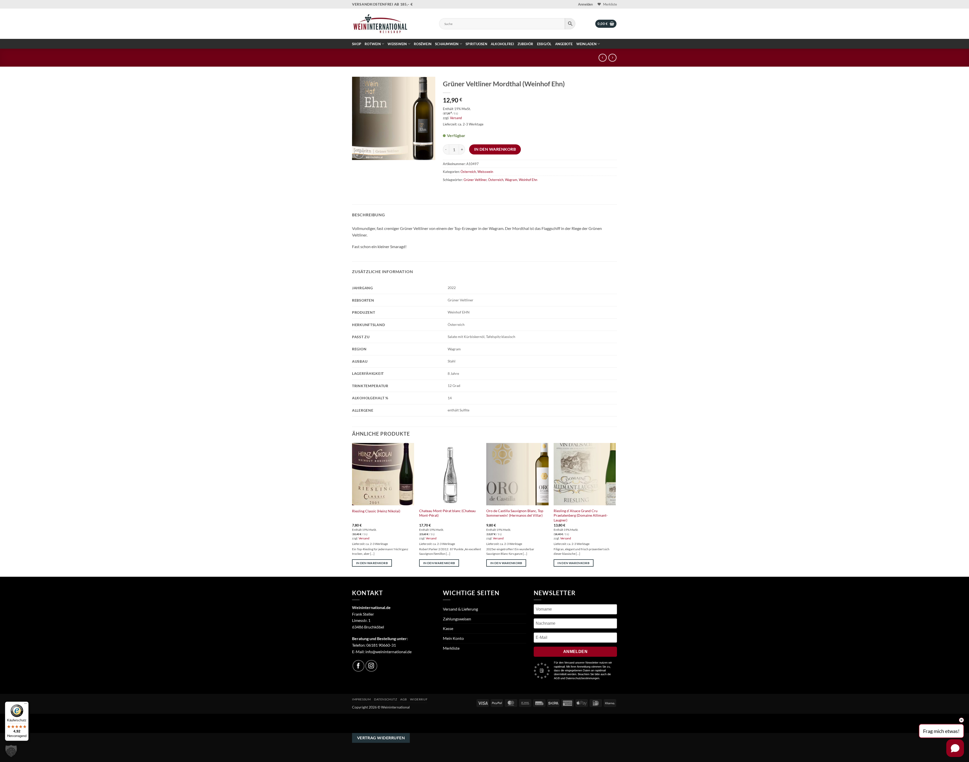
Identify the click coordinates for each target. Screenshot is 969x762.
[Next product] (602, 58)
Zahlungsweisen (457, 618)
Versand (456, 118)
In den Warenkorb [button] (372, 563)
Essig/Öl (544, 44)
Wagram (511, 180)
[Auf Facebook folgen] (358, 666)
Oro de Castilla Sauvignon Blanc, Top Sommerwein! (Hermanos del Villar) (514, 513)
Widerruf (418, 699)
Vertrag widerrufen (381, 737)
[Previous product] (612, 58)
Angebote (564, 44)
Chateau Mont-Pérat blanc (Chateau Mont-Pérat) (447, 513)
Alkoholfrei (502, 44)
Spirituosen (476, 44)
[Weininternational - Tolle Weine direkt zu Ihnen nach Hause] (380, 24)
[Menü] (25, 705)
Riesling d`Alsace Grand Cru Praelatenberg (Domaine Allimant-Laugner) (581, 515)
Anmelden (575, 651)
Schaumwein (447, 44)
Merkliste (451, 648)
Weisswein (397, 44)
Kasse (448, 628)
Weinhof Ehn (528, 180)
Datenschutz (385, 699)
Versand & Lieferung (460, 609)
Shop (356, 44)
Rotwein (373, 44)
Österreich (468, 172)
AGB (403, 699)
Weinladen (586, 44)
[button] (585, 4)
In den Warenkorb (495, 149)
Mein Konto (453, 638)
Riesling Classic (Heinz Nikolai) (376, 511)
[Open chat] (955, 748)
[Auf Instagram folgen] (371, 666)
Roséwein (423, 44)
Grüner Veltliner (475, 180)
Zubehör (525, 44)
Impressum (361, 699)
